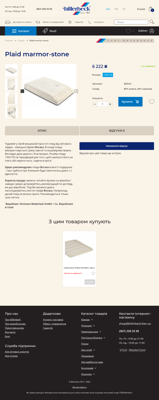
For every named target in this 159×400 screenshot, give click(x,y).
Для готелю (11, 356)
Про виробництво (15, 323)
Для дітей (86, 350)
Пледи (21, 40)
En (124, 8)
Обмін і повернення (54, 323)
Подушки (86, 325)
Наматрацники (89, 331)
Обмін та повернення (53, 22)
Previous (22, 91)
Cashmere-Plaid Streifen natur (79, 268)
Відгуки (117, 130)
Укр (108, 8)
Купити (127, 101)
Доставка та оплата (22, 22)
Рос (116, 8)
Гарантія (79, 22)
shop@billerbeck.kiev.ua (135, 323)
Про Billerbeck (13, 319)
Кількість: (97, 98)
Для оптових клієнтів (17, 351)
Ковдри (85, 319)
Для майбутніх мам (92, 362)
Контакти (98, 22)
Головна (9, 40)
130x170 (108, 74)
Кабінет (143, 30)
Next (76, 91)
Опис (42, 130)
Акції (53, 31)
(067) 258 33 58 (44, 9)
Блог (7, 336)
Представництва (14, 328)
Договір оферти (80, 387)
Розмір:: (96, 74)
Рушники (86, 374)
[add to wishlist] (152, 101)
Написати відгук (117, 145)
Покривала (87, 356)
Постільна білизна (91, 337)
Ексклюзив (87, 368)
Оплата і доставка (53, 319)
